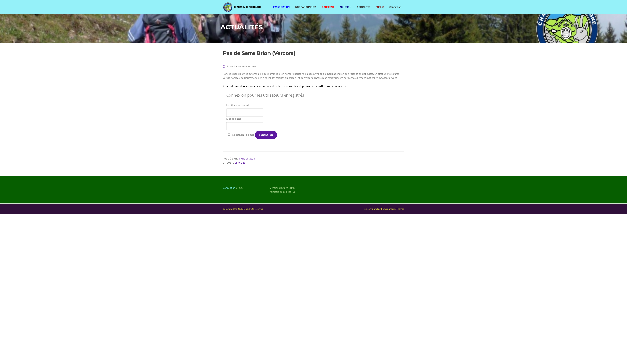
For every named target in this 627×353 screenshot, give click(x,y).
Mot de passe (233, 118)
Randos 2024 (247, 158)
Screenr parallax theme (375, 208)
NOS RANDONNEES (305, 6)
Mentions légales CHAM (282, 187)
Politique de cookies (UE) (282, 191)
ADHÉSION (345, 6)
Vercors (240, 162)
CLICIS (239, 187)
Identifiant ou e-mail (237, 105)
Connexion (395, 6)
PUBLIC (380, 6)
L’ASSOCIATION (281, 6)
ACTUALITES (363, 6)
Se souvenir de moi (243, 134)
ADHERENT (328, 6)
